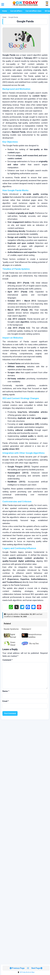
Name (5, 691)
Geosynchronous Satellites (35, 635)
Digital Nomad (13, 635)
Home (4, 11)
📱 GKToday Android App (26, 972)
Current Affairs (16, 11)
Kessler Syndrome (11, 629)
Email (5, 701)
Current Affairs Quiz (33, 11)
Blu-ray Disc (34, 643)
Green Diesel (12, 643)
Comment (7, 660)
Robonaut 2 (26, 629)
